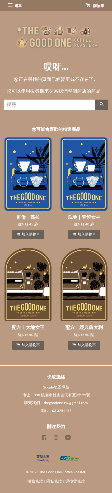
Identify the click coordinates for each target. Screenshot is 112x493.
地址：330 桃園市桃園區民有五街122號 (56, 395)
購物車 (98, 6)
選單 (18, 6)
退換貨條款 (75, 482)
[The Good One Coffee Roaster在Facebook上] (44, 439)
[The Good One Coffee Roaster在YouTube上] (68, 439)
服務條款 (35, 482)
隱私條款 (54, 482)
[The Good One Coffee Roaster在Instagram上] (56, 439)
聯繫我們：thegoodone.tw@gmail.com (56, 403)
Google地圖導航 (56, 388)
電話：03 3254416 (56, 411)
